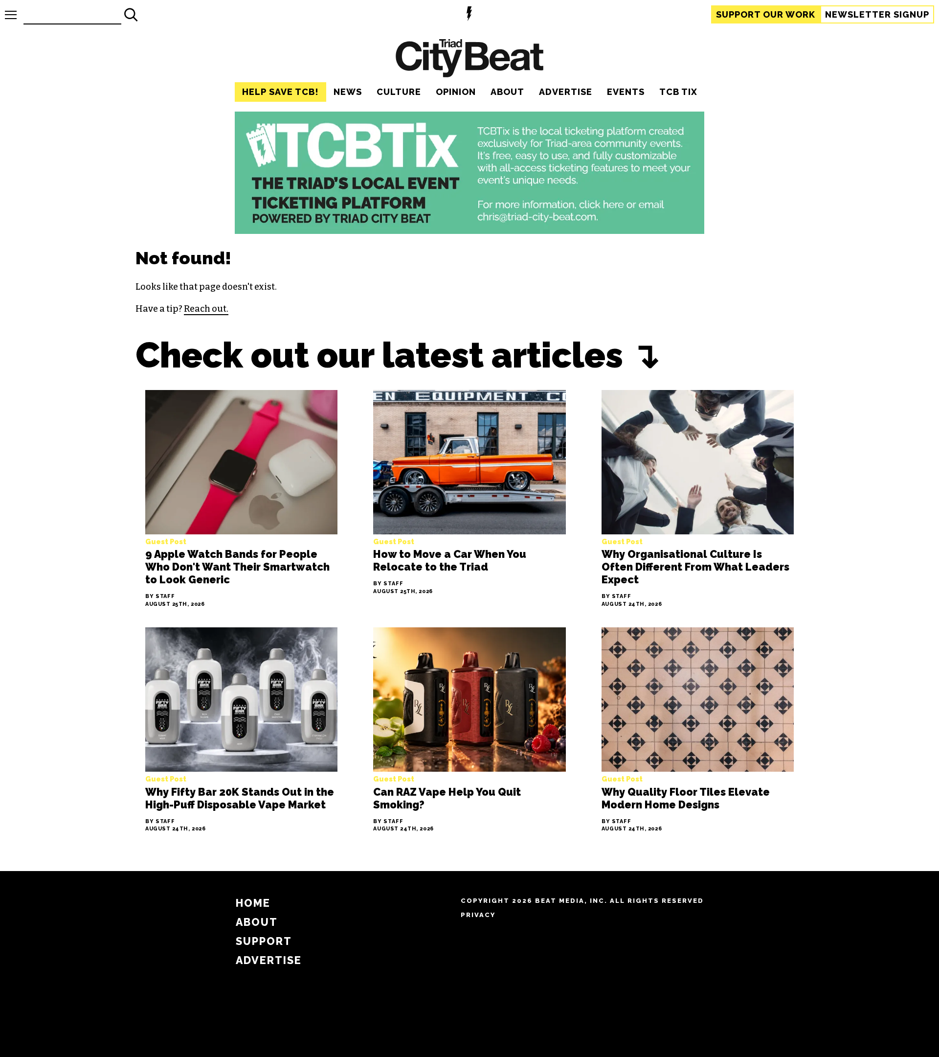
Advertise (565, 92)
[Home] (469, 59)
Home (253, 903)
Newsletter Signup (877, 14)
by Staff (160, 597)
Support (765, 14)
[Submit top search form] (131, 14)
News (348, 92)
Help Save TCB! (280, 92)
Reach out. (206, 308)
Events (626, 92)
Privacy (478, 915)
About (507, 92)
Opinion (456, 92)
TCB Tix (678, 92)
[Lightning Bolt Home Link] (469, 14)
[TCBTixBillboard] (469, 231)
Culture (399, 92)
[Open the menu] (11, 15)
